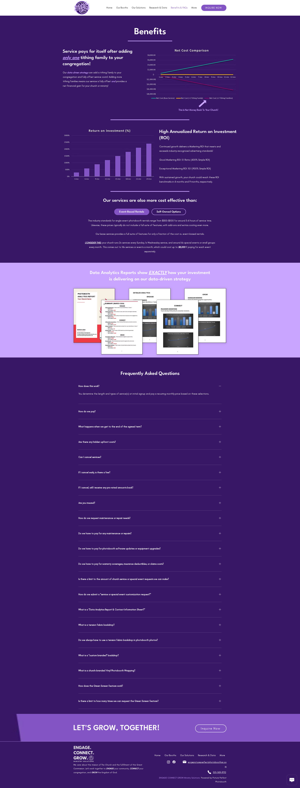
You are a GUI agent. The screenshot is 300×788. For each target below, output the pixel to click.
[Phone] (209, 772)
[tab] (131, 212)
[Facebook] (174, 762)
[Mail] (184, 762)
